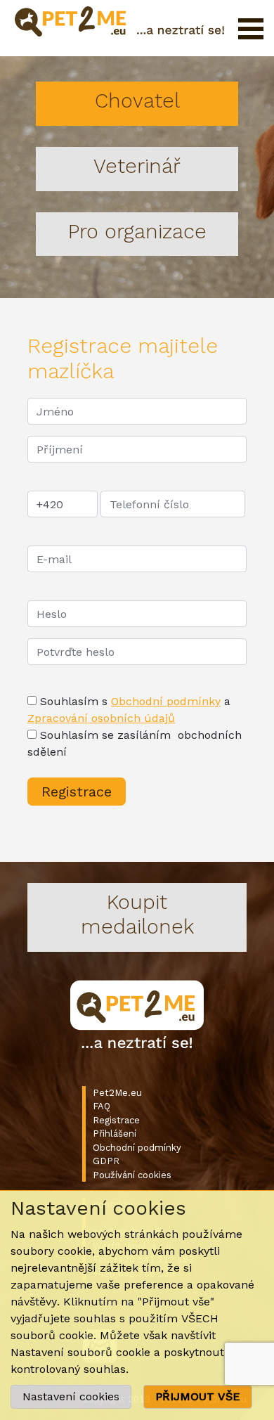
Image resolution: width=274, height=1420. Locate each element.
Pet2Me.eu (117, 1092)
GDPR (106, 1161)
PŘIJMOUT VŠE (197, 1396)
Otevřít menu (250, 28)
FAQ (101, 1106)
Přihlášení (114, 1133)
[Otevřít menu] (250, 28)
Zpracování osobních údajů (101, 718)
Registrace (116, 1120)
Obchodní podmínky (166, 701)
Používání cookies (132, 1175)
